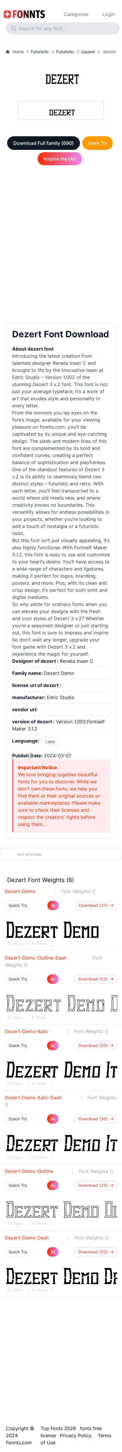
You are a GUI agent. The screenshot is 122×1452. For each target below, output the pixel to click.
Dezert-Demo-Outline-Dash (36, 958)
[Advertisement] (61, 245)
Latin (50, 741)
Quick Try (97, 142)
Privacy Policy (76, 1435)
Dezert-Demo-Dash (27, 1238)
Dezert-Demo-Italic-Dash (33, 1098)
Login (108, 14)
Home (18, 51)
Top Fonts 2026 (58, 1428)
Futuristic (40, 51)
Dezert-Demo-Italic (26, 1031)
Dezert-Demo (20, 891)
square (88, 51)
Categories (76, 14)
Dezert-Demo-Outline (29, 1171)
